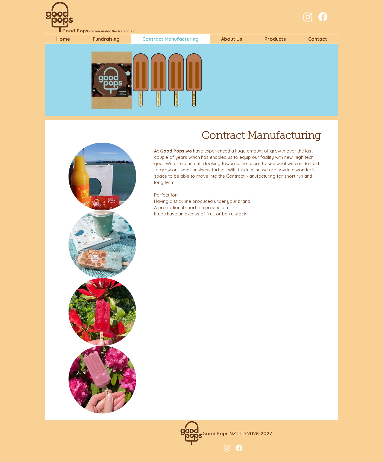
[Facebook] (323, 17)
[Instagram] (308, 17)
